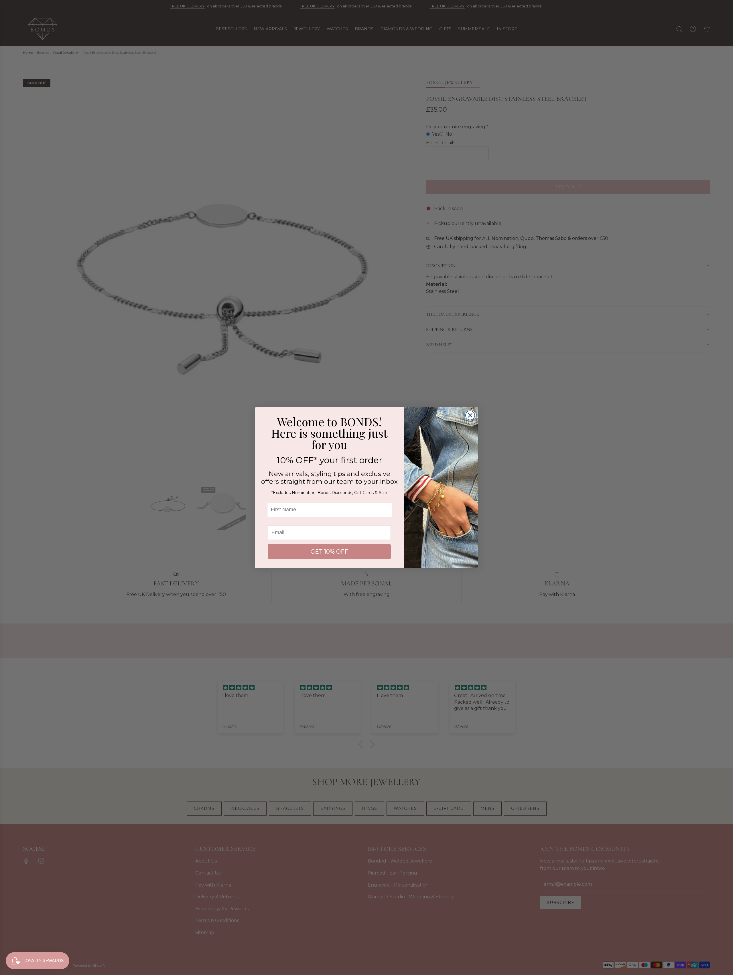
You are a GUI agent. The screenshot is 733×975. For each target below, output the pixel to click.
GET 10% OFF (329, 551)
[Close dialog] (470, 415)
